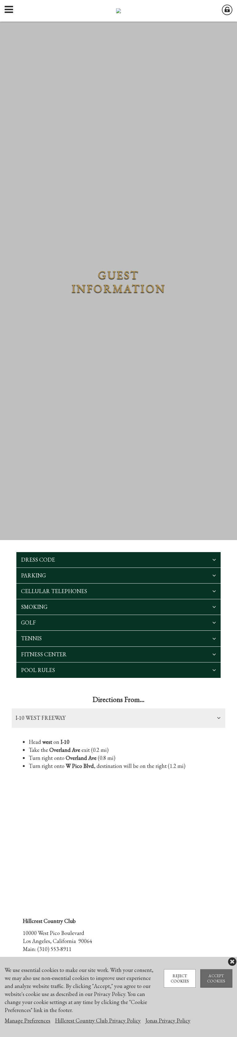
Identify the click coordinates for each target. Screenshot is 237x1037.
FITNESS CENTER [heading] (44, 654)
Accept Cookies (216, 978)
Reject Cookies (180, 978)
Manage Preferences (27, 1020)
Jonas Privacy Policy (167, 1020)
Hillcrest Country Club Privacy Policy (98, 1020)
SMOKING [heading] (34, 606)
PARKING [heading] (33, 575)
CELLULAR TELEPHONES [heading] (54, 591)
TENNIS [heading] (31, 638)
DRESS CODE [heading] (38, 559)
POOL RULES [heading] (38, 670)
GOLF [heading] (28, 622)
